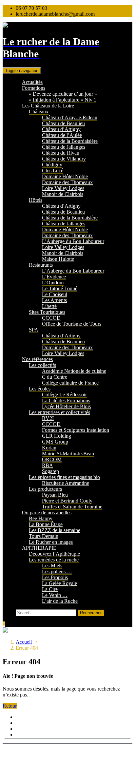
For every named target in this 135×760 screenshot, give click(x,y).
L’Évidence (54, 276)
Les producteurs (45, 489)
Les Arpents (54, 300)
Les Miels (52, 565)
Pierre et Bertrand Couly (67, 501)
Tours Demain (43, 536)
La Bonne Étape (46, 524)
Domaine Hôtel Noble (65, 176)
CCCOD (51, 318)
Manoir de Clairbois (62, 194)
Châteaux (38, 111)
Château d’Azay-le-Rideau (69, 117)
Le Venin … (55, 595)
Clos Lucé (52, 170)
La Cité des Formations (66, 400)
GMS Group (55, 442)
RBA (47, 465)
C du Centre (54, 377)
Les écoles (39, 388)
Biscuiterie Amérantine (65, 483)
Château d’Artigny (61, 129)
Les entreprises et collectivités (59, 412)
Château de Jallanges (63, 147)
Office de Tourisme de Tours (71, 324)
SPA (33, 329)
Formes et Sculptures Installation (75, 430)
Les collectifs (42, 365)
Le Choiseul (54, 294)
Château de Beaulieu (63, 123)
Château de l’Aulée (62, 135)
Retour (10, 706)
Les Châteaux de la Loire (48, 105)
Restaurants (41, 265)
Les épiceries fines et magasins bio (64, 477)
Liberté (49, 306)
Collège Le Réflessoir (64, 394)
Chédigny (52, 164)
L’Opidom (53, 282)
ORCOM (52, 459)
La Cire (50, 589)
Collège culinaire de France (70, 383)
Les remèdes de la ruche (54, 559)
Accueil (24, 642)
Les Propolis (55, 577)
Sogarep (50, 471)
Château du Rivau (60, 153)
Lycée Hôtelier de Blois (66, 406)
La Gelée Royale (59, 583)
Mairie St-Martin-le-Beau (68, 453)
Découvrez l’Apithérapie (54, 554)
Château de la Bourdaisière (70, 141)
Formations (33, 88)
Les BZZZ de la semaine (54, 530)
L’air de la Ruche (60, 601)
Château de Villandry (64, 159)
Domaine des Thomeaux (67, 182)
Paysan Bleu (55, 495)
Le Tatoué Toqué (59, 288)
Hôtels (35, 200)
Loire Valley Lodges (63, 188)
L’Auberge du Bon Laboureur (73, 241)
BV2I (48, 418)
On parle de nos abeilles (46, 512)
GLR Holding (56, 436)
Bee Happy (40, 518)
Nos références (37, 359)
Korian (49, 447)
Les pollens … (57, 571)
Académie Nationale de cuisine (74, 371)
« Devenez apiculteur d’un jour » (63, 94)
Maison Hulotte (58, 259)
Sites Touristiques (47, 312)
